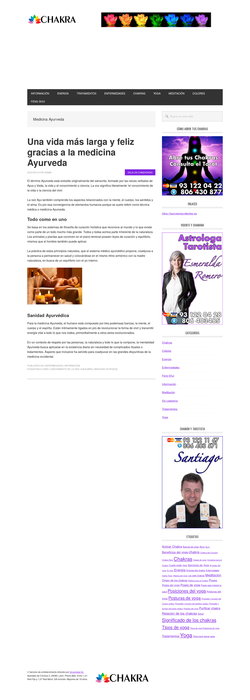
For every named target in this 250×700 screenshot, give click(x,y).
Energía (166, 359)
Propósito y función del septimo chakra (191, 603)
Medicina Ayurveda (105, 369)
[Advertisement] (125, 61)
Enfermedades (54, 365)
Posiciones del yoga (187, 591)
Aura (207, 547)
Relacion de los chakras (179, 613)
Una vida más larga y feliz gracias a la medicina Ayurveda (80, 152)
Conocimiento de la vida (64, 369)
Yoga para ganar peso (204, 636)
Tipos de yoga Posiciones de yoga (204, 628)
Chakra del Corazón (209, 552)
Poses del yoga (171, 585)
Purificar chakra (209, 608)
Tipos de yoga (175, 627)
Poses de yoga (190, 585)
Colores (166, 351)
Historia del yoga (180, 575)
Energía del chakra (195, 570)
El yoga (170, 570)
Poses (213, 580)
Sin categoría (170, 401)
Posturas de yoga (184, 598)
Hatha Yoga (167, 575)
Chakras (167, 342)
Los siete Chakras (196, 575)
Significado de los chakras (189, 619)
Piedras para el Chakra (198, 580)
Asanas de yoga (191, 546)
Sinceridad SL (77, 671)
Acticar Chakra (172, 546)
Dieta (185, 565)
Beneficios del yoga (175, 552)
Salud (201, 613)
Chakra (52, 19)
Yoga (165, 417)
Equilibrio (87, 369)
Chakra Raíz (167, 559)
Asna (202, 546)
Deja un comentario (140, 172)
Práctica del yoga (191, 608)
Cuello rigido (175, 565)
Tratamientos (170, 409)
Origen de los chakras (174, 580)
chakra (194, 551)
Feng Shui (168, 375)
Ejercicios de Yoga (198, 565)
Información (72, 365)
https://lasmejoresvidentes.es (179, 213)
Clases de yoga (199, 559)
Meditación (168, 392)
